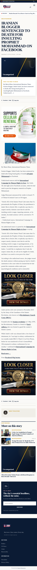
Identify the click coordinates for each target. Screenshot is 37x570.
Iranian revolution (19, 322)
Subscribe (20, 507)
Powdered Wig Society (12, 357)
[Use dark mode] (34, 1)
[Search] (30, 7)
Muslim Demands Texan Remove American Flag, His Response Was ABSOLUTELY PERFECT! (22, 13)
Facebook (5, 100)
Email (10, 100)
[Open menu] (34, 7)
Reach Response (21, 568)
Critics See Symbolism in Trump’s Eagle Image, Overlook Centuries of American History (22, 434)
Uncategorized (6, 18)
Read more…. (6, 353)
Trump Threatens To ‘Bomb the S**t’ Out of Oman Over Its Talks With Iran (23, 441)
